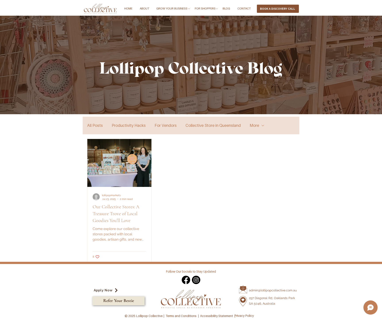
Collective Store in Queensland (213, 125)
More (254, 125)
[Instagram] (196, 280)
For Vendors (166, 125)
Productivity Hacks (129, 125)
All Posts (95, 125)
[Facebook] (186, 280)
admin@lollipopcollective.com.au (273, 290)
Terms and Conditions (181, 316)
